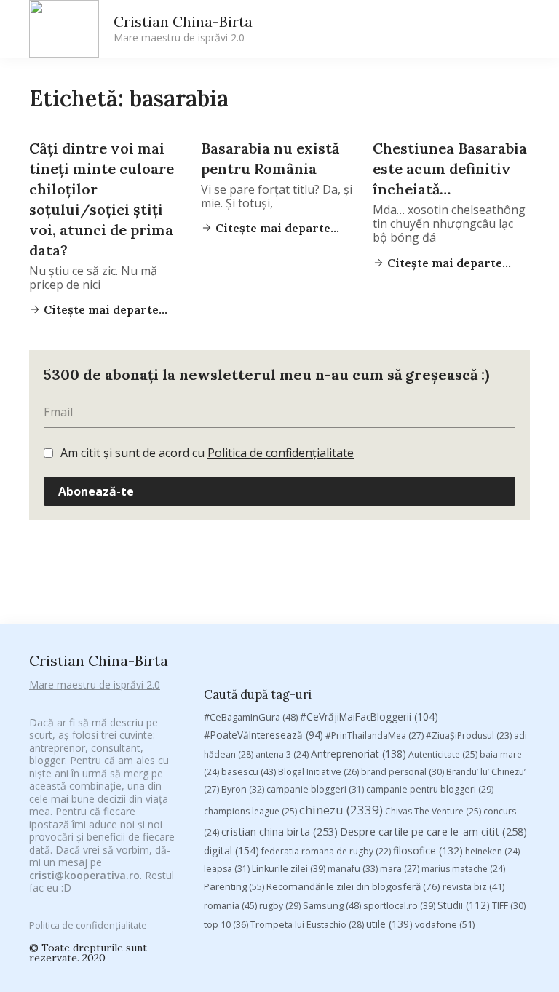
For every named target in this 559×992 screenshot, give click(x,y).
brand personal (402, 772)
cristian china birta (279, 831)
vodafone (445, 924)
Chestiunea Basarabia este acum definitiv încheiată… (450, 168)
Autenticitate (442, 754)
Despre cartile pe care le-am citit (433, 831)
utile (389, 924)
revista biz (473, 886)
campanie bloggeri (315, 789)
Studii (463, 905)
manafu (353, 868)
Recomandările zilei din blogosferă (353, 886)
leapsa (227, 868)
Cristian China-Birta (183, 28)
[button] (393, 29)
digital (231, 850)
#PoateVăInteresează (263, 735)
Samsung (332, 905)
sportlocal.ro (399, 906)
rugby (280, 906)
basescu (248, 771)
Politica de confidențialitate (280, 453)
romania (230, 905)
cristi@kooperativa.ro (84, 875)
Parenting (234, 886)
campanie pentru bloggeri (429, 789)
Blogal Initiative (318, 772)
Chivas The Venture (433, 811)
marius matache (463, 868)
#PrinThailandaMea (374, 735)
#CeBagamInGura (251, 716)
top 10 (226, 924)
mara (399, 868)
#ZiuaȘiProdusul (469, 735)
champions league (250, 811)
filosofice (428, 850)
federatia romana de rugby (326, 851)
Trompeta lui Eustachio (307, 924)
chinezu (341, 809)
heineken (492, 851)
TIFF (509, 906)
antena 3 (282, 754)
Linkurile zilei (288, 868)
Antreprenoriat (358, 754)
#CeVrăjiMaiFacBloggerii (369, 716)
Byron (242, 789)
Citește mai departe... (104, 309)
